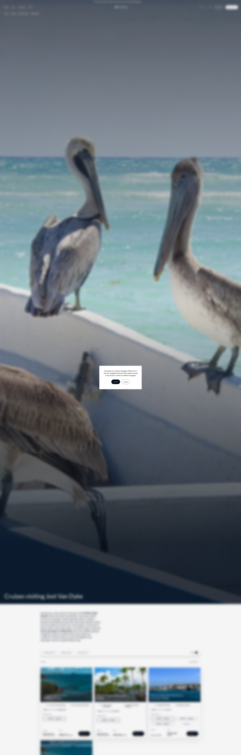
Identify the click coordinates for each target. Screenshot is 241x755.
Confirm (115, 382)
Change (125, 382)
